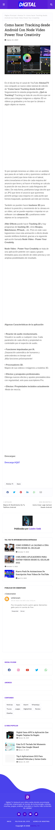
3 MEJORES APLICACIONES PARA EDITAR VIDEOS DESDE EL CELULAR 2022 (32, 560)
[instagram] (18, 670)
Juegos (17, 709)
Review (37, 709)
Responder (15, 611)
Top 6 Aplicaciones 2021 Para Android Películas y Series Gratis (31, 757)
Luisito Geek (35, 528)
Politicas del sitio (22, 821)
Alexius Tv (21, 15)
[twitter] (37, 670)
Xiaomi (25, 705)
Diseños (9, 713)
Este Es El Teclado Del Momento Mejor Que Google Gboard (31, 745)
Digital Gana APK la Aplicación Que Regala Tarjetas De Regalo (32, 733)
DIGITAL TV (35, 826)
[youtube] (27, 670)
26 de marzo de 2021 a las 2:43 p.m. (23, 600)
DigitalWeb (28, 709)
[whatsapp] (46, 670)
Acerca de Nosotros (41, 821)
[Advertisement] (27, 140)
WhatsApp (36, 705)
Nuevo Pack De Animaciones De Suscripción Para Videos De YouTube (32, 573)
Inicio (9, 821)
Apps (19, 484)
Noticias (10, 705)
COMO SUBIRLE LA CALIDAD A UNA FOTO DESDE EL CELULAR (32, 546)
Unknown (15, 598)
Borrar (23, 611)
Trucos (9, 709)
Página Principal (10, 15)
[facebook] (9, 670)
